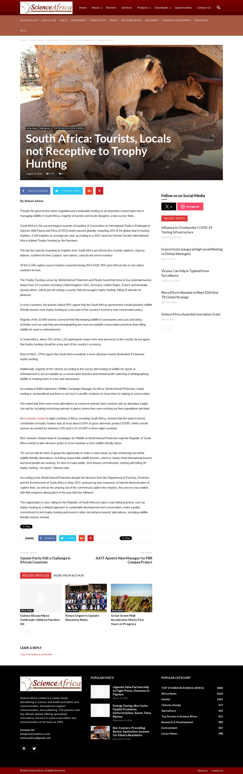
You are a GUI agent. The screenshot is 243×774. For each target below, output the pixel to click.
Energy (114, 20)
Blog (23, 30)
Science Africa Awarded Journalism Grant (190, 314)
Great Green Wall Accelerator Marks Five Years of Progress (127, 620)
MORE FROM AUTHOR (69, 575)
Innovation (201, 20)
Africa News (32, 128)
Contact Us (204, 7)
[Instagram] (24, 749)
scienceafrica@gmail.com (35, 737)
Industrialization (131, 20)
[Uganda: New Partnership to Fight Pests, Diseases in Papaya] (100, 691)
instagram (192, 206)
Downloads (161, 7)
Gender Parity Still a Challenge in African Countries (45, 560)
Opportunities (183, 7)
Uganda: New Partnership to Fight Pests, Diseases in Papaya (131, 690)
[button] (218, 7)
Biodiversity (152, 20)
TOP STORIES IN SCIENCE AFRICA (69, 128)
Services (127, 7)
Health (64, 20)
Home (82, 7)
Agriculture (49, 20)
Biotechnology (29, 20)
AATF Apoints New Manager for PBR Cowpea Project (124, 560)
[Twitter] (34, 749)
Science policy (98, 20)
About (95, 7)
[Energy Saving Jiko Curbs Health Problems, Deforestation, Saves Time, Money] (100, 710)
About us (202, 770)
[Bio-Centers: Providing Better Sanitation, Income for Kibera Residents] (100, 732)
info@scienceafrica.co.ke (35, 733)
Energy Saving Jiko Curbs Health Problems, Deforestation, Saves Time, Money (132, 711)
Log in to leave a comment (36, 654)
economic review (34, 418)
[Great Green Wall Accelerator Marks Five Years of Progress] (131, 598)
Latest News (169, 733)
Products (142, 7)
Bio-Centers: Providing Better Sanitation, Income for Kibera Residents (131, 731)
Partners (111, 7)
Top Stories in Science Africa (179, 716)
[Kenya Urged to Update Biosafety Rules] (86, 598)
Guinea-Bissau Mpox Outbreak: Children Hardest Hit (40, 620)
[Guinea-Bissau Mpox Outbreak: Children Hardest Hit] (41, 598)
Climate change (171, 705)
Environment (78, 20)
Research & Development (177, 20)
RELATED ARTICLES (35, 575)
